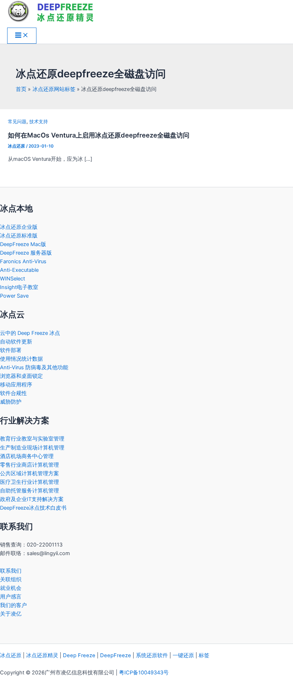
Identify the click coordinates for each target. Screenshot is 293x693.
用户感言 (10, 596)
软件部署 (10, 350)
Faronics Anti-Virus (23, 261)
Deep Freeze (79, 655)
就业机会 (10, 588)
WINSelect (12, 278)
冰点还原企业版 (19, 227)
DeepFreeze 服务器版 (26, 253)
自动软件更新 (16, 341)
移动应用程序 (16, 384)
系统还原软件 (152, 655)
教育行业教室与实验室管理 (32, 438)
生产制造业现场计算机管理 (32, 447)
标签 (204, 655)
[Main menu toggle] (21, 36)
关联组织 (10, 579)
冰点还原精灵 (42, 655)
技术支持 (38, 121)
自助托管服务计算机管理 (29, 490)
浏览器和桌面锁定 (21, 376)
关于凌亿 (10, 614)
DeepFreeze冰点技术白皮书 (33, 508)
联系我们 (10, 571)
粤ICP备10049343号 (144, 672)
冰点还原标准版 (19, 235)
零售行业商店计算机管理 (29, 465)
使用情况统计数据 (21, 359)
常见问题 (17, 121)
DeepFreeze (115, 655)
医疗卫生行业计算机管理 (29, 482)
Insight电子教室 (19, 287)
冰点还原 (10, 655)
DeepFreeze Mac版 (23, 244)
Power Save (14, 296)
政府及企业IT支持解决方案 (32, 499)
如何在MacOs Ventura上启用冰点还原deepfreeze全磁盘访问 (98, 135)
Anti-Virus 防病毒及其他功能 (34, 367)
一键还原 (183, 655)
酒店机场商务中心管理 (27, 456)
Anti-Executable (19, 270)
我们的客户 (13, 605)
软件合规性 (13, 393)
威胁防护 (10, 402)
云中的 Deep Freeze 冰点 (30, 333)
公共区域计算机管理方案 (29, 473)
